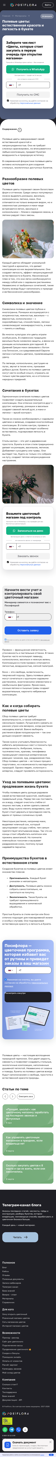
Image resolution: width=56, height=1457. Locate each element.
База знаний (8, 1290)
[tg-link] (11, 1429)
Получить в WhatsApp (30, 69)
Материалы (20, 16)
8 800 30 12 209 (8, 1436)
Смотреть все (26, 1096)
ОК (51, 1455)
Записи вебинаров (11, 1283)
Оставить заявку (28, 630)
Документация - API (12, 1400)
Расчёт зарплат (10, 1365)
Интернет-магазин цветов (15, 1326)
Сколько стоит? (10, 1384)
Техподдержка (9, 1392)
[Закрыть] (50, 1442)
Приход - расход (10, 1337)
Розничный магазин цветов (16, 1318)
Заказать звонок (28, 556)
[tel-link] (18, 1429)
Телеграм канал (10, 1287)
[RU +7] (11, 85)
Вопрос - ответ (9, 1294)
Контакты (7, 1388)
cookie (42, 1455)
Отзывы (6, 1275)
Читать (17, 1237)
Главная (6, 16)
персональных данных (30, 103)
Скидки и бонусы (11, 1353)
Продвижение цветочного (15, 1349)
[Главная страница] (23, 4)
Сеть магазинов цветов (13, 1322)
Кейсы (5, 1271)
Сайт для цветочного (12, 1341)
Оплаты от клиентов (12, 1361)
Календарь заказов (11, 1368)
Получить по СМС (28, 94)
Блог (4, 1267)
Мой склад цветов (11, 1372)
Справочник (8, 1302)
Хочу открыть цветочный (14, 1314)
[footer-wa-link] (5, 1429)
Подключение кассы (12, 1345)
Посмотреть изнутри (15, 993)
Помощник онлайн (11, 1357)
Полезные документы (13, 1279)
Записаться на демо (30, 530)
